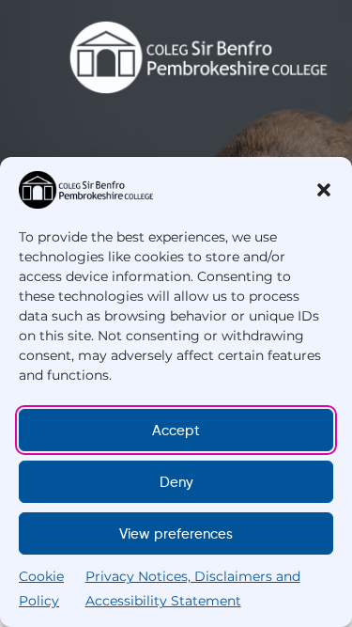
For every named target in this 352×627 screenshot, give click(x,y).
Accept (176, 430)
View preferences (176, 533)
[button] (323, 189)
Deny (176, 482)
